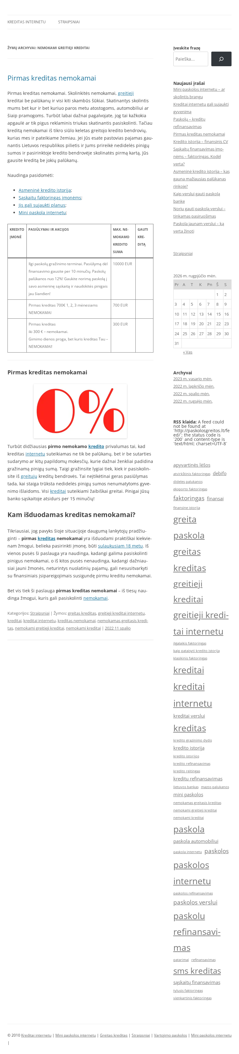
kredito (96, 446)
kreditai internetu (39, 620)
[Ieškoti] (221, 59)
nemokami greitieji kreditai (39, 628)
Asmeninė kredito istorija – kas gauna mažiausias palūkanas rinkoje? (201, 179)
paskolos (216, 851)
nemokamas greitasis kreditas (197, 803)
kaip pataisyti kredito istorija (196, 651)
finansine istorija (186, 508)
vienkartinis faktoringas (192, 998)
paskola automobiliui (195, 841)
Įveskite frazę (186, 48)
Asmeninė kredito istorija (45, 190)
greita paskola (189, 527)
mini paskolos (188, 794)
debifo (220, 473)
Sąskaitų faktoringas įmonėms (50, 198)
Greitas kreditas (114, 1035)
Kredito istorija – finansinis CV (200, 141)
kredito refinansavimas (191, 763)
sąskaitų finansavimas (196, 982)
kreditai (58, 491)
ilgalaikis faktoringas (189, 643)
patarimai (181, 960)
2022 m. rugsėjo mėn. (193, 401)
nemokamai (95, 598)
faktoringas (188, 498)
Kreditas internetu (26, 22)
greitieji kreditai (188, 591)
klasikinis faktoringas (190, 658)
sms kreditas (197, 970)
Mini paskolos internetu (75, 1035)
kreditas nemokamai (77, 620)
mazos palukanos (215, 787)
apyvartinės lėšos (191, 465)
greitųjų (29, 476)
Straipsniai (69, 22)
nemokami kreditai (83, 628)
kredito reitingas (186, 771)
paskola (189, 829)
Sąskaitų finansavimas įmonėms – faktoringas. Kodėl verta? (198, 156)
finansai (215, 498)
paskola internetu (187, 852)
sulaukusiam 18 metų (120, 546)
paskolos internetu (192, 873)
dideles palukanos (188, 481)
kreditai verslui (189, 716)
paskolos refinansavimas (193, 893)
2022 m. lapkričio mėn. (193, 386)
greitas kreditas (82, 613)
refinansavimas (203, 960)
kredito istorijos (186, 756)
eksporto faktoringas (190, 489)
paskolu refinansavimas (197, 932)
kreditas (46, 538)
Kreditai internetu (36, 1035)
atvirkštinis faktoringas (191, 474)
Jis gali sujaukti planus (42, 205)
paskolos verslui (195, 902)
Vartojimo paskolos (170, 1035)
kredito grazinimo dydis (192, 740)
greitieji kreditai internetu (121, 613)
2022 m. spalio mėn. (191, 393)
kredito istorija (188, 748)
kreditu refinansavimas (198, 778)
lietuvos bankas (186, 787)
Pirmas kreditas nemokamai (51, 77)
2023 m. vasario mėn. (192, 378)
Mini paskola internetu (42, 212)
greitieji (126, 93)
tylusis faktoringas (188, 990)
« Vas (187, 352)
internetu (35, 454)
